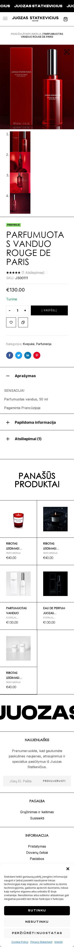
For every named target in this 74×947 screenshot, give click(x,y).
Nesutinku (37, 922)
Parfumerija (33, 33)
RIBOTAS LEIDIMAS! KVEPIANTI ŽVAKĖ (17, 548)
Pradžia (16, 33)
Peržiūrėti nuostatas (37, 933)
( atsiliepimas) (33, 273)
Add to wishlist (11, 322)
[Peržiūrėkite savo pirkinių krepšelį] (65, 19)
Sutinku (37, 910)
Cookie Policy (20, 942)
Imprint (58, 942)
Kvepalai (29, 344)
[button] (68, 869)
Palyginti (23, 322)
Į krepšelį (49, 310)
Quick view (32, 515)
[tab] (37, 375)
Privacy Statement (41, 942)
